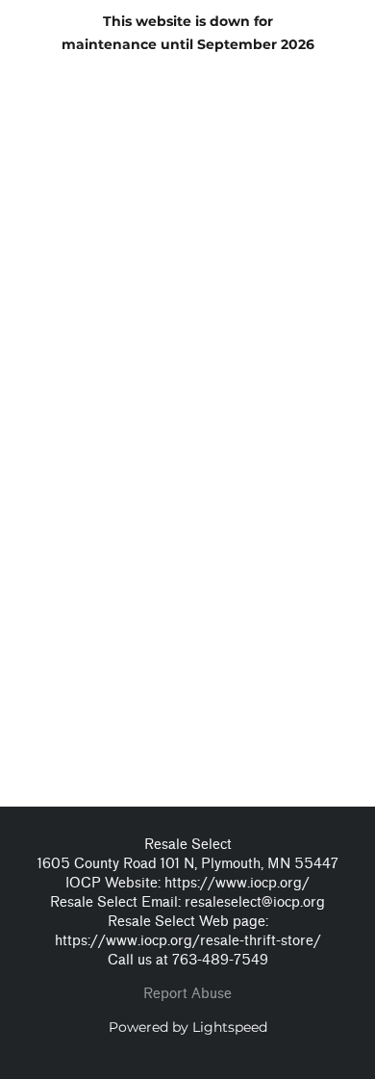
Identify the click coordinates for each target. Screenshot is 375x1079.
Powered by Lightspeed (188, 1027)
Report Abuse (187, 994)
